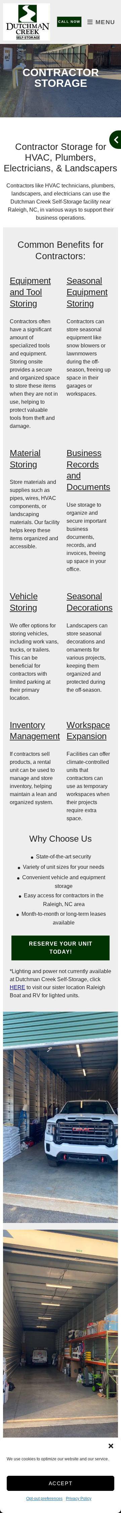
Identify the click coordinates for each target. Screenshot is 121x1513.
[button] (111, 1446)
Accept (61, 1483)
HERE (17, 987)
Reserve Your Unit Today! (60, 948)
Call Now (69, 21)
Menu (104, 22)
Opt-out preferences (44, 1498)
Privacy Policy (78, 1498)
